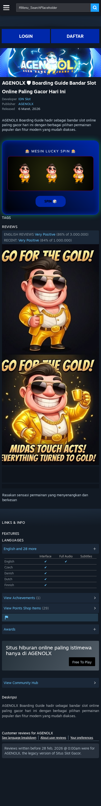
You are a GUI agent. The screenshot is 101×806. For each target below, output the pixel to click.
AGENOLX (25, 104)
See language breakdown (19, 737)
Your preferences (81, 737)
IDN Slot (24, 99)
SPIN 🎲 (50, 201)
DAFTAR (75, 36)
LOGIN (26, 36)
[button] (50, 237)
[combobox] (53, 7)
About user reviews (53, 737)
